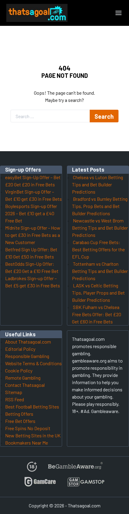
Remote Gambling (22, 378)
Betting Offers (19, 414)
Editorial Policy (20, 349)
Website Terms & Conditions (33, 363)
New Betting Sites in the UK (33, 435)
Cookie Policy (18, 370)
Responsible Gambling (27, 356)
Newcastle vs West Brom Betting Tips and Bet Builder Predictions (100, 228)
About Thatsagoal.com (28, 341)
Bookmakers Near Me (26, 442)
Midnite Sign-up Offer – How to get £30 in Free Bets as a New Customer (32, 235)
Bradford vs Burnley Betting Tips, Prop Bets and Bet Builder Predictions (100, 206)
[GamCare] (40, 484)
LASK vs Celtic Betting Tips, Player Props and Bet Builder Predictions (98, 293)
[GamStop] (86, 484)
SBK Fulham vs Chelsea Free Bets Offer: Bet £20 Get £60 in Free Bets (96, 314)
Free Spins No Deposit (27, 428)
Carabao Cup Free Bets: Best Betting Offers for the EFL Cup (98, 249)
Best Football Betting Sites (32, 406)
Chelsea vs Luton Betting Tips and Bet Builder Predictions (97, 184)
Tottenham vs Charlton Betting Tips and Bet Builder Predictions (100, 271)
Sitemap (13, 392)
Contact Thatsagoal (25, 385)
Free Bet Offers (20, 421)
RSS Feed (14, 399)
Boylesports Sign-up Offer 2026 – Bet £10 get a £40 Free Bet (31, 213)
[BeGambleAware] (74, 469)
